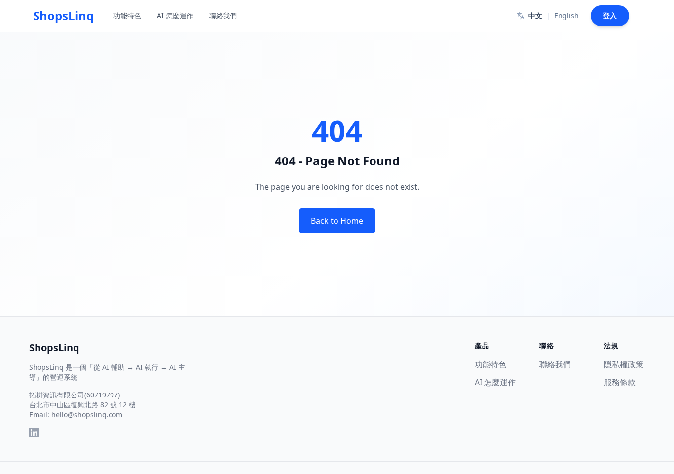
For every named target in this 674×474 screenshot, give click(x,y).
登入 (610, 15)
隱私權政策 (623, 364)
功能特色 (127, 15)
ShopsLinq (54, 347)
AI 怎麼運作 (175, 15)
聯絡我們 (223, 15)
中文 (535, 15)
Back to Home (337, 220)
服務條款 (620, 382)
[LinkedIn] (34, 432)
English (566, 15)
